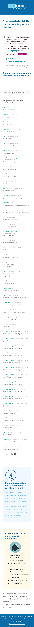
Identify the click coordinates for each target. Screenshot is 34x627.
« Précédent (6, 454)
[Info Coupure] (17, 7)
